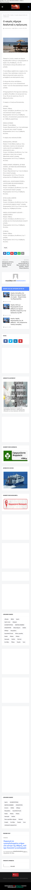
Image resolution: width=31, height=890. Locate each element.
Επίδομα (6, 630)
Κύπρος (17, 636)
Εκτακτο (6, 808)
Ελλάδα (24, 627)
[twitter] (11, 341)
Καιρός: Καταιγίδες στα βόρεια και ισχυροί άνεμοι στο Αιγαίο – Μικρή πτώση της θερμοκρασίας (18, 296)
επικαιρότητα (19, 887)
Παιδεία (13, 639)
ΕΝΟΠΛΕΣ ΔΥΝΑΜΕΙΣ (19, 625)
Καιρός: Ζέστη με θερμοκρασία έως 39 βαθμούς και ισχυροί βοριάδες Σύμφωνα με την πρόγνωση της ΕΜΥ (18, 308)
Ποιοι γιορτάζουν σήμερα (10, 819)
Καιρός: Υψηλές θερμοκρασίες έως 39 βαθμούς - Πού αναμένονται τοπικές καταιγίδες (19, 321)
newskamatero (8, 28)
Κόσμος (12, 636)
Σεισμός (6, 822)
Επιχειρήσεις (13, 630)
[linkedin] (15, 341)
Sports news (7, 622)
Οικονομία (6, 639)
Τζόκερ (12, 642)
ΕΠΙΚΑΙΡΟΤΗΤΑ (7, 627)
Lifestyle (6, 619)
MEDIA (12, 619)
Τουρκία (18, 642)
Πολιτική (19, 639)
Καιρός (12, 15)
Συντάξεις (6, 642)
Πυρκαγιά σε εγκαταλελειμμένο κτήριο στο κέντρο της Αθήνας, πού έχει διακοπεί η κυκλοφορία (15, 844)
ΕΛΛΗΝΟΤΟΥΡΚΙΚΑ (8, 625)
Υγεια (24, 642)
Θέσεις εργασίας (19, 633)
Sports (17, 619)
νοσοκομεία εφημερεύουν (10, 825)
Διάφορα (15, 622)
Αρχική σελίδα (6, 15)
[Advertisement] (16, 360)
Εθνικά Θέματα (16, 627)
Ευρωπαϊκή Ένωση (8, 633)
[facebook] (6, 341)
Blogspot (19, 886)
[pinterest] (20, 341)
